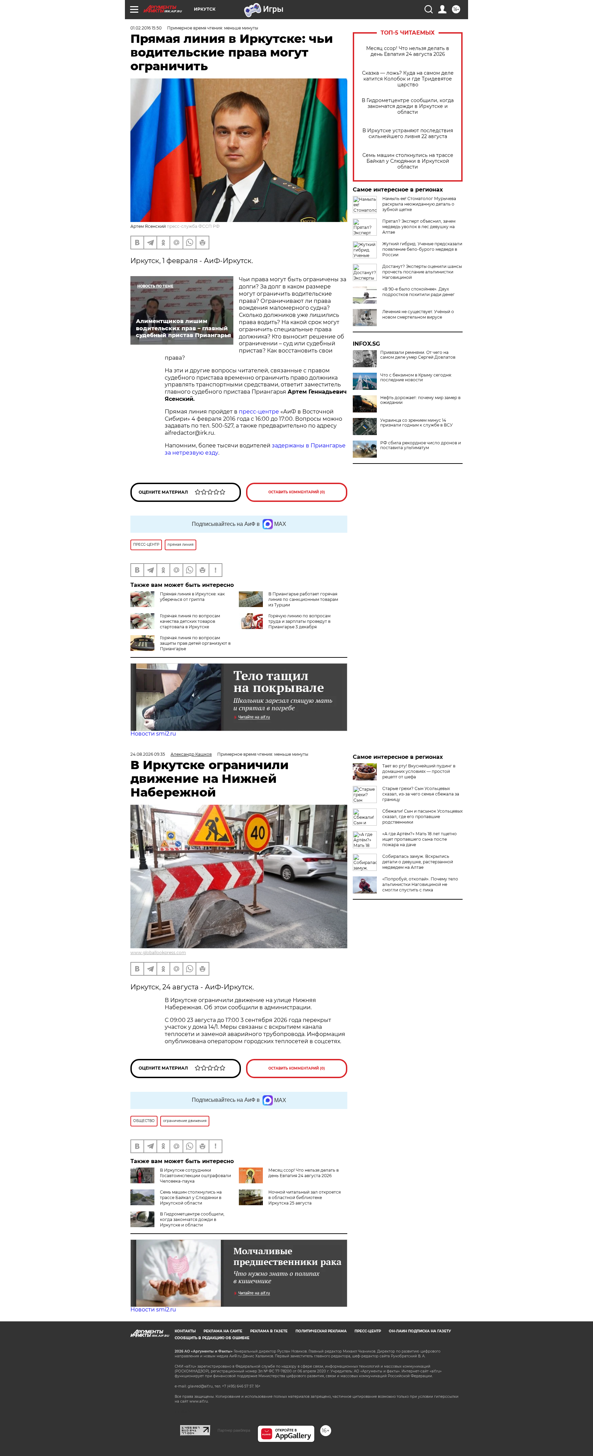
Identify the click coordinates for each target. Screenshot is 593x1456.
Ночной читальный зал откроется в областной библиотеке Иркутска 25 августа (304, 1197)
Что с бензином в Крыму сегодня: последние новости (416, 377)
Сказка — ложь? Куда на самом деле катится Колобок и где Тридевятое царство (408, 79)
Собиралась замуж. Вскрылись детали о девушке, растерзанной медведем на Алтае (417, 862)
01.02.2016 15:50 (146, 27)
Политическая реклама (321, 1331)
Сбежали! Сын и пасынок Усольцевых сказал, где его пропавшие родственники (422, 817)
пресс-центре (259, 411)
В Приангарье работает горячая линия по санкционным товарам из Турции (303, 599)
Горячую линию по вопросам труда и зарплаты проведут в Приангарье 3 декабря (299, 621)
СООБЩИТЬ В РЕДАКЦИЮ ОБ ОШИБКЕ (212, 1338)
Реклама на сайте (223, 1331)
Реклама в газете (269, 1331)
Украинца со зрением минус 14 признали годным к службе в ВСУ (416, 423)
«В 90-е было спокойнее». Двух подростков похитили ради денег (418, 291)
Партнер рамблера (234, 1430)
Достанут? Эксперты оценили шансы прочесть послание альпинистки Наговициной (422, 272)
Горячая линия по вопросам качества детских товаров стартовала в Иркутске (190, 621)
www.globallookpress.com (158, 952)
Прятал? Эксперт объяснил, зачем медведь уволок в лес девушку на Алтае (418, 227)
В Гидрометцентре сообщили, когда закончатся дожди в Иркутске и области (408, 106)
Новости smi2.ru (153, 733)
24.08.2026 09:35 (147, 754)
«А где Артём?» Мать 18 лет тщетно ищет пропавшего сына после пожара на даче (419, 839)
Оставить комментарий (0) (296, 492)
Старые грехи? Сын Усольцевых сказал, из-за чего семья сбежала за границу (420, 794)
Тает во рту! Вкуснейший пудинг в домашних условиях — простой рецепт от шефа (418, 771)
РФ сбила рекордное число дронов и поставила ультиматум (420, 445)
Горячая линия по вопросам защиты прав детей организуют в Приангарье (195, 643)
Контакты (185, 1331)
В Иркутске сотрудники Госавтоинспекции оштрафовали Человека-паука (195, 1176)
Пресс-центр (367, 1331)
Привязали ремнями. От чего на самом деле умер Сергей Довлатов (417, 355)
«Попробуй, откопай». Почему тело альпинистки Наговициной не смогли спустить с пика (420, 884)
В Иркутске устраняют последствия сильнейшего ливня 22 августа (407, 133)
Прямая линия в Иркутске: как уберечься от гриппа (192, 596)
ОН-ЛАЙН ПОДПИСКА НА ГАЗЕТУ (420, 1331)
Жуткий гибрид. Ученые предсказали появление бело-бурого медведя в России (422, 249)
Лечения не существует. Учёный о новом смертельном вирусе (418, 314)
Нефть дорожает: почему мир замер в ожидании (420, 400)
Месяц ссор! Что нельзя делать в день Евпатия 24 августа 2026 (407, 51)
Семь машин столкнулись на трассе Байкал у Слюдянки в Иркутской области (407, 161)
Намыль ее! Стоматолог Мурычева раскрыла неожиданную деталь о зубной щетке (419, 204)
